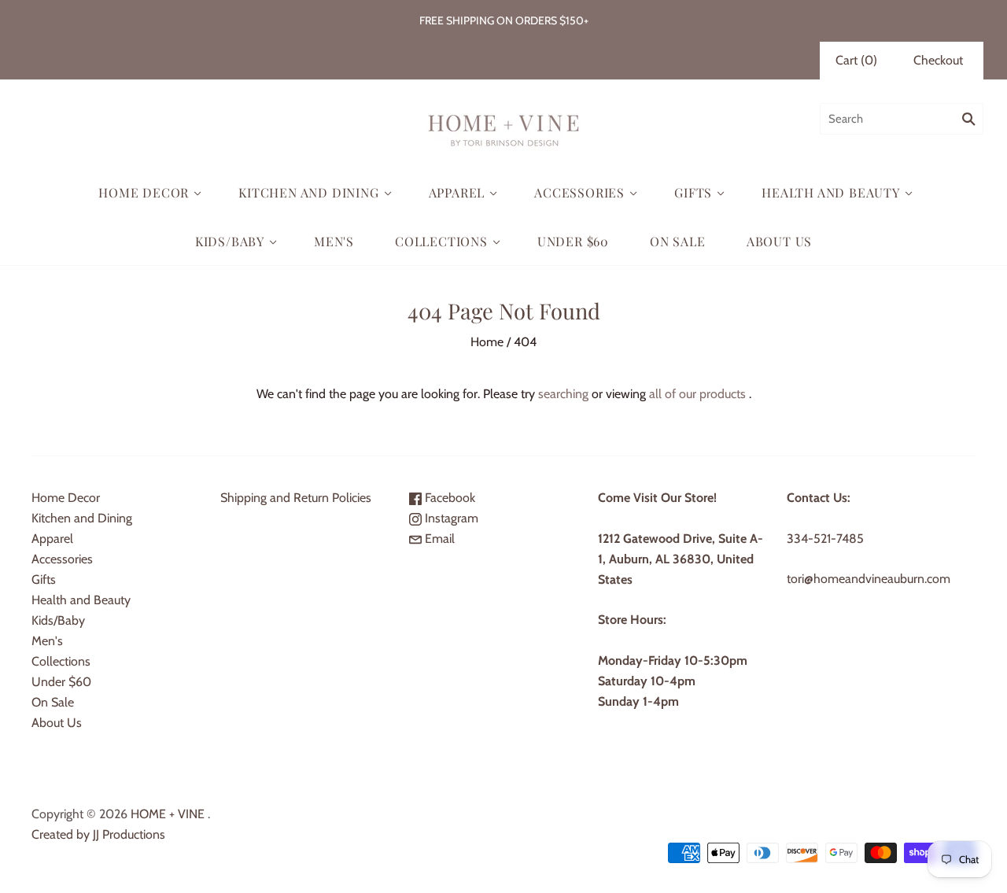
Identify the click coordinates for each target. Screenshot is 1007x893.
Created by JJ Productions (98, 834)
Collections (441, 241)
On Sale (678, 241)
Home (487, 341)
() (856, 60)
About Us (779, 241)
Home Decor (143, 192)
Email (438, 538)
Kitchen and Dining (308, 192)
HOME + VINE (168, 813)
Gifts (693, 192)
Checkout (938, 60)
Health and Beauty (831, 192)
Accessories (579, 192)
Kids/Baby (229, 241)
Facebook (448, 497)
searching (563, 393)
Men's (334, 241)
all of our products (697, 393)
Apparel (457, 192)
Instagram (450, 518)
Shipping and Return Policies (295, 497)
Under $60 (573, 241)
